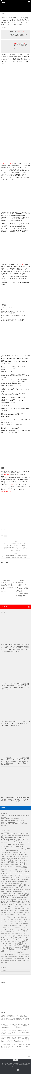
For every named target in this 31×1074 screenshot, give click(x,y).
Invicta (19, 860)
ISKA (24, 860)
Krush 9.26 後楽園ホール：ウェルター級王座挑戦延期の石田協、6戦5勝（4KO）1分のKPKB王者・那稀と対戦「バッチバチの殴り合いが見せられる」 (15, 799)
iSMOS (27, 860)
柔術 (18, 953)
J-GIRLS (3, 862)
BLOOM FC (22, 837)
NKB (24, 885)
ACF (21, 833)
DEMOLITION (19, 846)
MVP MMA (8, 883)
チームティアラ (26, 929)
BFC (25, 835)
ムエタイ (10, 937)
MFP (22, 879)
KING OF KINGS (18, 868)
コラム (20, 919)
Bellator (21, 835)
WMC (5, 910)
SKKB (24, 899)
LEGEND (22, 874)
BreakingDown (4, 841)
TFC (9, 903)
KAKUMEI (7, 866)
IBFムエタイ (25, 856)
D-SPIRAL (25, 842)
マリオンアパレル (24, 935)
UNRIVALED (18, 906)
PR (6, 893)
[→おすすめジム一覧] (20, 31)
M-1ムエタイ (22, 877)
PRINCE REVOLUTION (12, 893)
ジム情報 (15, 923)
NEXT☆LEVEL (6, 885)
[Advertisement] (16, 9)
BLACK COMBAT (14, 837)
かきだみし (22, 912)
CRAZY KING (16, 842)
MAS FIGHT (3, 879)
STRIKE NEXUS (20, 901)
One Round (17, 889)
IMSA (19, 858)
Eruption (3, 848)
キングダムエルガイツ (17, 918)
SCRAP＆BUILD (18, 899)
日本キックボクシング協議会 (17, 951)
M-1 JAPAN (17, 877)
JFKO (23, 862)
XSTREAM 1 (18, 910)
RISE (26, 895)
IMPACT (8, 858)
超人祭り (15, 960)
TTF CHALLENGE (16, 904)
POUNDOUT (13, 891)
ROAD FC (12, 897)
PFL (8, 891)
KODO (3, 872)
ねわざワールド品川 (9, 914)
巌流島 (9, 947)
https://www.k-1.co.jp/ (6, 491)
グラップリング (13, 919)
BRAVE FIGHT (24, 839)
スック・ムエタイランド (15, 927)
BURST (22, 841)
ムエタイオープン (20, 937)
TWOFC (24, 904)
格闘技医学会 (21, 954)
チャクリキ (19, 929)
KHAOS (12, 866)
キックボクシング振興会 (6, 917)
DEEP (9, 844)
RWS (22, 897)
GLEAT (20, 852)
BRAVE (16, 839)
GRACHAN (23, 854)
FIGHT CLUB (19, 848)
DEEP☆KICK (6, 847)
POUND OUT (19, 891)
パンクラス (21, 931)
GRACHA (16, 854)
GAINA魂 (15, 850)
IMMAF (5, 858)
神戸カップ (24, 958)
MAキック (13, 879)
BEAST (17, 835)
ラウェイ (15, 939)
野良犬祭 (25, 960)
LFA (14, 877)
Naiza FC (12, 883)
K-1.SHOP (11, 484)
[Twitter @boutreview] (24, 607)
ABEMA (7, 833)
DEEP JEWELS (18, 845)
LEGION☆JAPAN (5, 877)
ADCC (24, 833)
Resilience (21, 895)
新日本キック (16, 949)
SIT (22, 899)
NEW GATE (22, 883)
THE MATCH (21, 903)
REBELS (14, 895)
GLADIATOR (6, 852)
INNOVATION (6, 860)
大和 (5, 947)
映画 (7, 952)
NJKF (20, 885)
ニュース (3, 13)
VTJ (23, 906)
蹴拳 (19, 960)
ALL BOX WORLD (6, 835)
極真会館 (9, 956)
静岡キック (8, 962)
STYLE (27, 901)
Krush (6, 535)
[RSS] (29, 607)
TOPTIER (8, 904)
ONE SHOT (22, 889)
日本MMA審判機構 (8, 951)
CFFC (26, 841)
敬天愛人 (19, 947)
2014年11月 (20, 264)
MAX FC (7, 879)
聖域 (4, 960)
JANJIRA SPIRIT (18, 862)
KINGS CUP (11, 870)
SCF (2, 899)
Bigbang (4, 837)
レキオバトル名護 (20, 941)
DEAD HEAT (3, 844)
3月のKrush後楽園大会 (7, 164)
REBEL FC (27, 893)
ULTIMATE (13, 906)
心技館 (15, 947)
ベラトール (16, 933)
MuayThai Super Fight (11, 881)
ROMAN (17, 897)
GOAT (12, 854)
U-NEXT (28, 904)
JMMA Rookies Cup (15, 864)
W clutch (20, 908)
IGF (2, 858)
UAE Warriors (3, 906)
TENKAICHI (4, 903)
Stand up (12, 901)
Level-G (11, 877)
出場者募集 (17, 945)
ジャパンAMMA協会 (23, 923)
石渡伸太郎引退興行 (17, 958)
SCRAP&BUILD (11, 899)
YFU (23, 910)
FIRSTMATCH (10, 850)
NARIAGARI (16, 883)
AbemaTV (6, 474)
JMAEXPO (3, 864)
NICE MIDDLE (14, 885)
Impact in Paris (14, 858)
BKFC (8, 837)
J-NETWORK (9, 862)
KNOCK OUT (20, 870)
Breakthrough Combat (14, 841)
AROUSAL (13, 835)
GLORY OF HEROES (6, 854)
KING (13, 868)
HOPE (21, 856)
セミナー (14, 929)
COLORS (4, 843)
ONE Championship (12, 888)
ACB (18, 833)
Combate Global (10, 842)
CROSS (21, 842)
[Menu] (29, 2)
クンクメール (6, 919)
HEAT (10, 856)
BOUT (12, 839)
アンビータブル (25, 916)
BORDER (8, 839)
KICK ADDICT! (17, 866)
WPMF (12, 910)
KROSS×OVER (23, 872)
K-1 (26, 864)
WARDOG (4, 908)
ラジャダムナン (8, 941)
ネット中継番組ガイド (8, 931)
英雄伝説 (7, 960)
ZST (12, 912)
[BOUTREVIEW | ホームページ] (4, 2)
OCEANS (16, 887)
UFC (8, 906)
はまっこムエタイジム (19, 914)
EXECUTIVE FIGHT (12, 848)
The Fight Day (13, 903)
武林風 (18, 956)
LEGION (21, 875)
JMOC (22, 864)
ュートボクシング (8, 939)
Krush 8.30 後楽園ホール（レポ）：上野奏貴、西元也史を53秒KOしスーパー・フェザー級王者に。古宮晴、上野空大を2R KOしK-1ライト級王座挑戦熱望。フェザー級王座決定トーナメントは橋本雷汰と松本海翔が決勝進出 (15, 761)
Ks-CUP (8, 874)
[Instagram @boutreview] (26, 607)
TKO (26, 903)
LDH (19, 874)
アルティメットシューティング (16, 916)
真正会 (10, 958)
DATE (28, 842)
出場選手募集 (24, 945)
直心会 (7, 958)
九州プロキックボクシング (14, 943)
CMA (28, 841)
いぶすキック (17, 912)
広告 (12, 947)
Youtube (26, 910)
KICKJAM (10, 868)
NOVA (13, 887)
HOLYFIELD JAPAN (15, 856)
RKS (8, 897)
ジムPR (10, 923)
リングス (13, 941)
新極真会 (24, 949)
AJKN (27, 833)
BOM (3, 839)
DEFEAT (14, 846)
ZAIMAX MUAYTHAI (5, 912)
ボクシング (13, 935)
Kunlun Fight (13, 874)
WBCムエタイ (12, 908)
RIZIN (4, 897)
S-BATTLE (26, 897)
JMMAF (8, 864)
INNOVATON (14, 860)
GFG (19, 850)
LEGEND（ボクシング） (13, 875)
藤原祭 (11, 960)
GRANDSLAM (4, 856)
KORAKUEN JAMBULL (11, 872)
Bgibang (27, 835)
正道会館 (14, 956)
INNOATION (23, 858)
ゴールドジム (9, 921)
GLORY (24, 852)
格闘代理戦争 (13, 954)
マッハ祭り (18, 935)
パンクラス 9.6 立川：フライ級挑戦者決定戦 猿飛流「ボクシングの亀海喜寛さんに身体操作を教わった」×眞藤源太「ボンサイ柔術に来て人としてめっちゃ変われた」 (15, 1026)
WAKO (25, 906)
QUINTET (20, 893)
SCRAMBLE (6, 899)
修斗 (21, 943)
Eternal (6, 848)
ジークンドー (6, 927)
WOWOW (9, 910)
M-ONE (28, 877)
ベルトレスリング (22, 933)
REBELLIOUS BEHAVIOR (6, 895)
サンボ (14, 921)
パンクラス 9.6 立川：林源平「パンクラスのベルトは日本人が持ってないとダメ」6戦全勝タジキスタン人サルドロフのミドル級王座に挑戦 (15, 723)
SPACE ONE (4, 901)
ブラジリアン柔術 (10, 933)
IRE (22, 860)
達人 (21, 960)
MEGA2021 (19, 879)
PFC (5, 891)
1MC (2, 833)
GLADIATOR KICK (14, 852)
